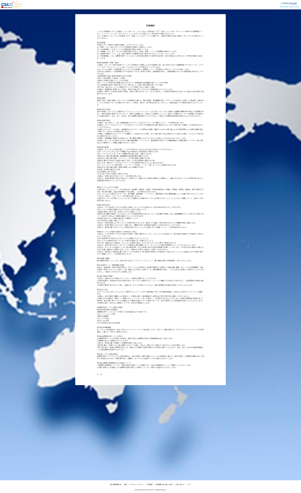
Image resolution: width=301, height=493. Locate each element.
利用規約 (150, 484)
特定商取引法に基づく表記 (164, 484)
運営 (125, 484)
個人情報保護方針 (115, 484)
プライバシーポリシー (137, 484)
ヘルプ (189, 484)
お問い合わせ (179, 484)
